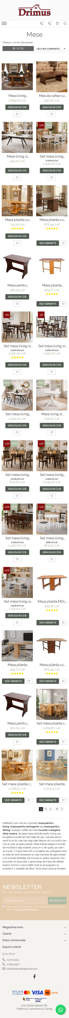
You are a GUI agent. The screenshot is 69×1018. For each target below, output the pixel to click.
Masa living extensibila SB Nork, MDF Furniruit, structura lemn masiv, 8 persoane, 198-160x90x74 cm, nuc (17, 96)
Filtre (19, 48)
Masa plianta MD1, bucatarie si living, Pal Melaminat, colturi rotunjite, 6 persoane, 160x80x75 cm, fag (51, 601)
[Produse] (5, 24)
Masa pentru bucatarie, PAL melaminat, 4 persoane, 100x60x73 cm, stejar (17, 723)
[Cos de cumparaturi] (57, 23)
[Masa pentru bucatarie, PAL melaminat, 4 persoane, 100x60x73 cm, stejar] (17, 704)
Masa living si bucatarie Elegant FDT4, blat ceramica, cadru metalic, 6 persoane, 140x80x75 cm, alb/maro (17, 156)
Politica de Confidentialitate (26, 909)
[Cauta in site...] (65, 23)
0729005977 (13, 964)
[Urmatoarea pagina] (62, 809)
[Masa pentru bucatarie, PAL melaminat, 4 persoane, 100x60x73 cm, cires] (17, 266)
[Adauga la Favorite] (17, 114)
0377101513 (12, 959)
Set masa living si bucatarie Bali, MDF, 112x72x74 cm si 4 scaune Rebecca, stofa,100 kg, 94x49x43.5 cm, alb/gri (17, 601)
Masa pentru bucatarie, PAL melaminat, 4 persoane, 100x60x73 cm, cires (17, 285)
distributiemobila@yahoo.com (21, 968)
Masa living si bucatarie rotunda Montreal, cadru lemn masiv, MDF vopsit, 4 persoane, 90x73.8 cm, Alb (52, 414)
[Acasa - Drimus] (34, 10)
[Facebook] (35, 977)
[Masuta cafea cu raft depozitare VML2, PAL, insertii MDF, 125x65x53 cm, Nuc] (51, 76)
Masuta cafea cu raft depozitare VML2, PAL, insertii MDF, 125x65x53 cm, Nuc (51, 96)
